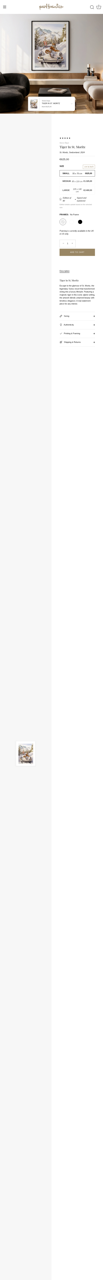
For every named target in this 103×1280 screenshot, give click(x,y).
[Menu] (5, 7)
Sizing (66, 316)
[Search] (92, 7)
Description (64, 271)
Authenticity (68, 325)
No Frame (63, 222)
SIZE (62, 166)
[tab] (66, 271)
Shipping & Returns (72, 342)
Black (80, 222)
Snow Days (64, 143)
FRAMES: (69, 214)
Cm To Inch (88, 167)
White (71, 222)
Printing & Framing (71, 333)
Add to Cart (77, 252)
